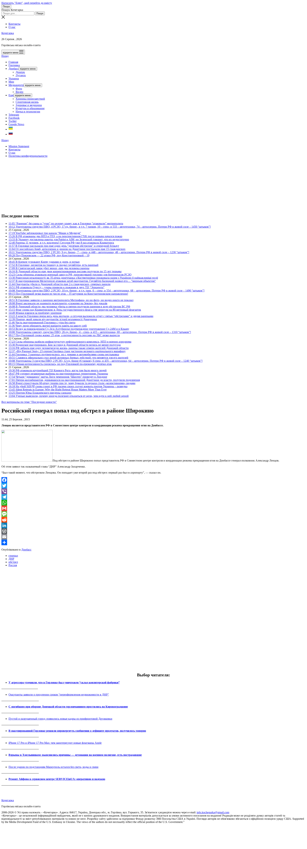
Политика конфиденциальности (28, 155)
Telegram (14, 114)
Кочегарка (7, 33)
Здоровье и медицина (29, 105)
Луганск (21, 75)
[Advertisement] (108, 185)
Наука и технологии (28, 111)
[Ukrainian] (11, 129)
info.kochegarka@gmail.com (213, 812)
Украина (14, 78)
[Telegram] (153, 497)
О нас (12, 27)
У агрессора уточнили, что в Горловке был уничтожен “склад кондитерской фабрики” (64, 682)
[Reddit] (153, 520)
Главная (13, 62)
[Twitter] (153, 485)
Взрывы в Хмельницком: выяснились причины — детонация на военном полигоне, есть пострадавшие (75, 754)
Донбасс (14, 68)
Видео (19, 91)
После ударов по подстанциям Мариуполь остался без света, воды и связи (53, 766)
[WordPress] (153, 531)
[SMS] (153, 514)
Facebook (14, 117)
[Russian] (11, 134)
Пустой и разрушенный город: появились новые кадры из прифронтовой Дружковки (60, 718)
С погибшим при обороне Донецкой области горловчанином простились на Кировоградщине (68, 706)
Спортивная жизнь (27, 101)
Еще (11, 95)
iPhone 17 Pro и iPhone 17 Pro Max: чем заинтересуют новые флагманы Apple (55, 742)
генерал (13, 555)
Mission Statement (19, 146)
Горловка (14, 65)
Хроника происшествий (30, 98)
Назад (5, 55)
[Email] (153, 537)
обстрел (13, 562)
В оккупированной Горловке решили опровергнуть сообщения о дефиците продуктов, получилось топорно (77, 730)
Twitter (13, 121)
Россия (13, 565)
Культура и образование (30, 108)
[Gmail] (153, 508)
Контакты (14, 23)
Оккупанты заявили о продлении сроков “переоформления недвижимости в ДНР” (59, 694)
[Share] (153, 542)
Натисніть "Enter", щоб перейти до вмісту (26, 2)
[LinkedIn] (153, 525)
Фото (19, 88)
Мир (11, 81)
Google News (16, 124)
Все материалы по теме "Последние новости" (29, 401)
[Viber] (153, 491)
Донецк (20, 72)
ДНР (11, 558)
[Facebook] (153, 480)
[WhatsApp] (153, 502)
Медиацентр (16, 85)
